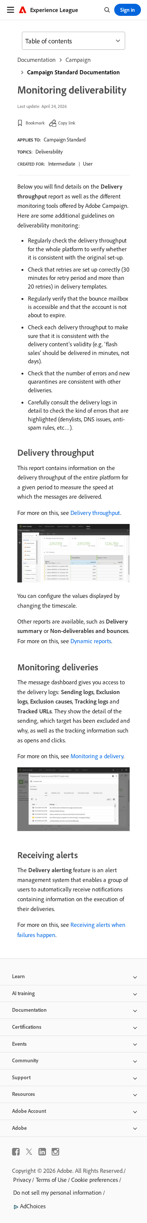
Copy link (66, 123)
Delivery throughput (95, 512)
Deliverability (49, 151)
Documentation (36, 59)
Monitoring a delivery (96, 756)
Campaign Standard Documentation (73, 72)
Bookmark (35, 123)
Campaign (78, 59)
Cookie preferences (94, 1179)
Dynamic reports (90, 641)
